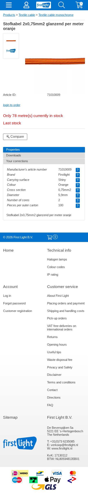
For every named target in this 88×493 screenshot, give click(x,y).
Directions (54, 397)
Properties (13, 149)
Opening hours (57, 344)
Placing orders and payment (66, 303)
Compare (17, 136)
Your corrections (17, 161)
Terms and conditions (61, 382)
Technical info (59, 250)
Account (10, 286)
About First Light (58, 295)
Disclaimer (54, 374)
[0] (49, 237)
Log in (7, 295)
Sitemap (10, 417)
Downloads (13, 155)
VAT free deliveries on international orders (61, 327)
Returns (52, 337)
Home (8, 250)
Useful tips (54, 352)
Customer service (62, 286)
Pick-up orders (57, 318)
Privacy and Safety (59, 367)
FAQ (50, 405)
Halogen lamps (57, 259)
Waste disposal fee (59, 359)
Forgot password (14, 303)
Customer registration (17, 311)
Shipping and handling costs (65, 311)
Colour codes (56, 267)
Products (9, 15)
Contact (52, 390)
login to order (11, 105)
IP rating (52, 274)
